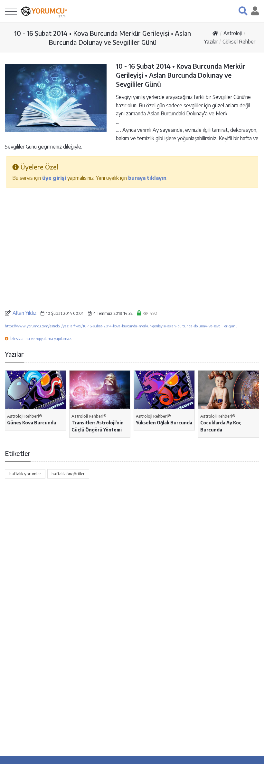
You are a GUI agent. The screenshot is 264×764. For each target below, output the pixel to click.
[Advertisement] (132, 243)
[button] (243, 10)
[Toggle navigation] (11, 11)
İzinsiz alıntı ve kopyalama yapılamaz (40, 338)
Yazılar (211, 41)
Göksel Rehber (238, 41)
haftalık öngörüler (68, 473)
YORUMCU (49, 11)
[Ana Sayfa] (215, 33)
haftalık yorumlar (25, 473)
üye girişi (54, 178)
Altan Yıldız (24, 313)
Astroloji (232, 33)
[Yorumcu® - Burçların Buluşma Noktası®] (26, 11)
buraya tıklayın (147, 178)
